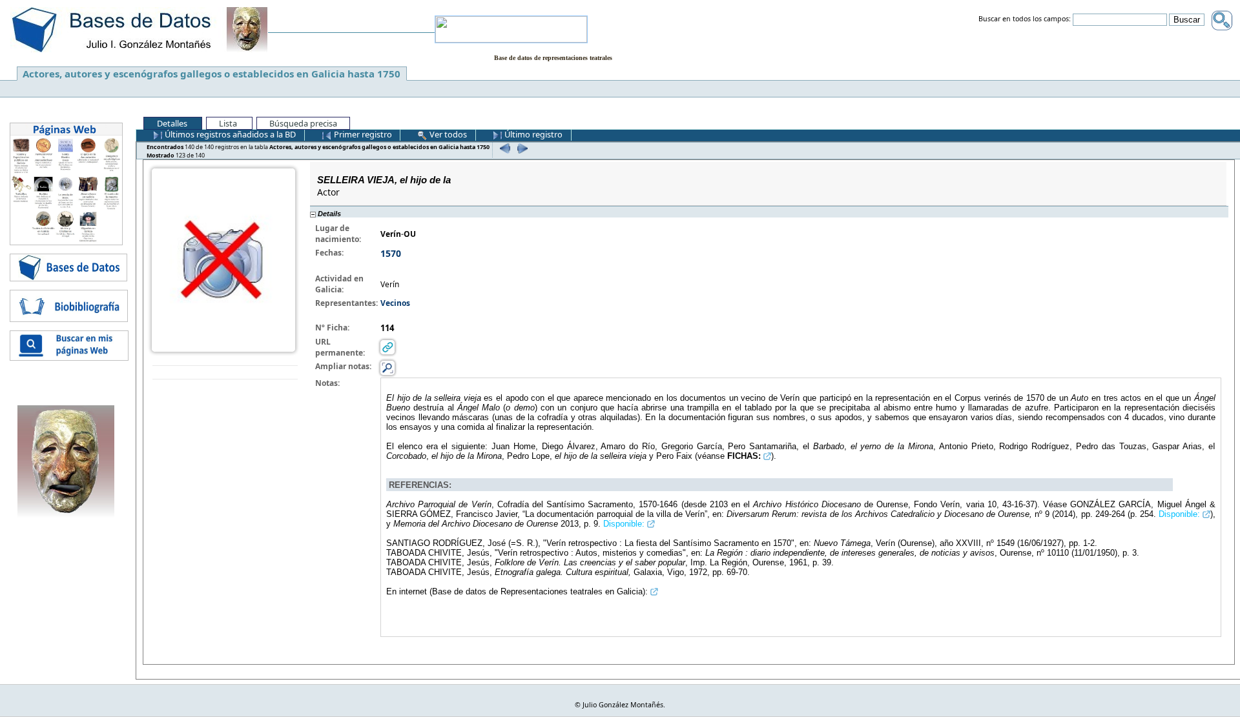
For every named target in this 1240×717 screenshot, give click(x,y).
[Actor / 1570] (223, 259)
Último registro (532, 134)
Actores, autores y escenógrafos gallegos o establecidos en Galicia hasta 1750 (211, 73)
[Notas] (387, 367)
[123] (521, 148)
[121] (503, 148)
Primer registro (362, 134)
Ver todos (447, 134)
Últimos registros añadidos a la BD (229, 134)
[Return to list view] (225, 372)
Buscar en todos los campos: (1024, 19)
